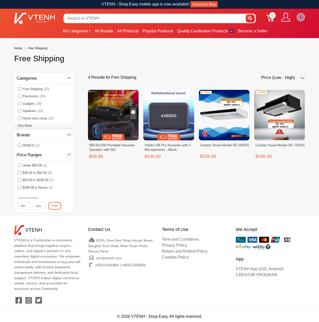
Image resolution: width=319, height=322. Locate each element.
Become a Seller (252, 31)
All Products (128, 31)
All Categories (75, 31)
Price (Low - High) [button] (278, 77)
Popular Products (158, 31)
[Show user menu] (286, 17)
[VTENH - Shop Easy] (34, 18)
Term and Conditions (180, 239)
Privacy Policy (174, 245)
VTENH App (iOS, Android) (260, 269)
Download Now (204, 4)
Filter (54, 206)
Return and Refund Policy (185, 251)
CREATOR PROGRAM (256, 275)
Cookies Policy (175, 257)
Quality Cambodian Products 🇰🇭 (205, 31)
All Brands (104, 31)
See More (25, 125)
